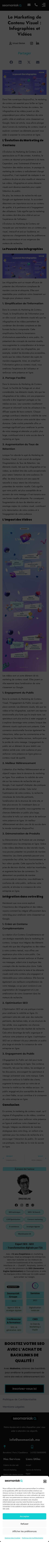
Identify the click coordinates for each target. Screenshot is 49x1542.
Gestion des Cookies (12, 1538)
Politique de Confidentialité (32, 1538)
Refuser (24, 1524)
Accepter (24, 1516)
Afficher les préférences (24, 1531)
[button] (45, 1481)
